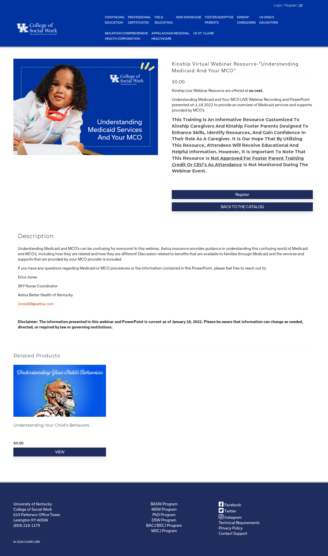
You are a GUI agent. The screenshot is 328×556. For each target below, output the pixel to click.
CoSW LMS (32, 542)
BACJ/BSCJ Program (164, 525)
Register (242, 194)
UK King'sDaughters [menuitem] (268, 19)
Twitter (230, 511)
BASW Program (164, 504)
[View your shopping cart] (301, 5)
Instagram (233, 517)
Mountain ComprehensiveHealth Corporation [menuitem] (126, 35)
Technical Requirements (239, 523)
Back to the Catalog (242, 207)
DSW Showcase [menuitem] (188, 17)
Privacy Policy (231, 528)
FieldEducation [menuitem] (163, 19)
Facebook (232, 505)
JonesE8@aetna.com (36, 304)
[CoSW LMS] (58, 29)
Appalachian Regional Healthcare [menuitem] (171, 35)
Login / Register (285, 5)
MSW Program (164, 509)
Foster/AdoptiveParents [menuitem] (219, 19)
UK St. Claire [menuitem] (203, 33)
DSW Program (164, 520)
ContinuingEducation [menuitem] (114, 19)
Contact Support (233, 533)
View (59, 452)
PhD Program (164, 514)
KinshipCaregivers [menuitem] (246, 19)
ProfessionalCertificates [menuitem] (139, 19)
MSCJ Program (164, 531)
